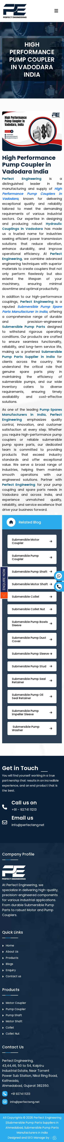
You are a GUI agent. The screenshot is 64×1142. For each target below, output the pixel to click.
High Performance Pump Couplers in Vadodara (32, 193)
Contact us (13, 976)
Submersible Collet (25, 597)
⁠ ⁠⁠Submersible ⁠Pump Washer (25, 728)
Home (10, 945)
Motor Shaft (14, 1021)
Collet (10, 1027)
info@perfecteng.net (25, 1102)
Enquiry (11, 970)
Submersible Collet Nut (28, 609)
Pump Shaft (14, 1015)
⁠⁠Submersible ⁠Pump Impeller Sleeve (25, 712)
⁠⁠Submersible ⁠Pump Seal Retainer (29, 680)
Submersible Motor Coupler (25, 541)
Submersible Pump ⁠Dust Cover (29, 639)
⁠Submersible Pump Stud (29, 666)
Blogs (9, 964)
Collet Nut (13, 1034)
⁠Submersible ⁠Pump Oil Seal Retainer (27, 696)
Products (12, 958)
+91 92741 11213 (20, 1094)
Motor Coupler (16, 1003)
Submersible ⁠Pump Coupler (25, 557)
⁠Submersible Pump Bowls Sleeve (30, 623)
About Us (12, 952)
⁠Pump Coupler (16, 1009)
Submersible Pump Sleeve (30, 654)
